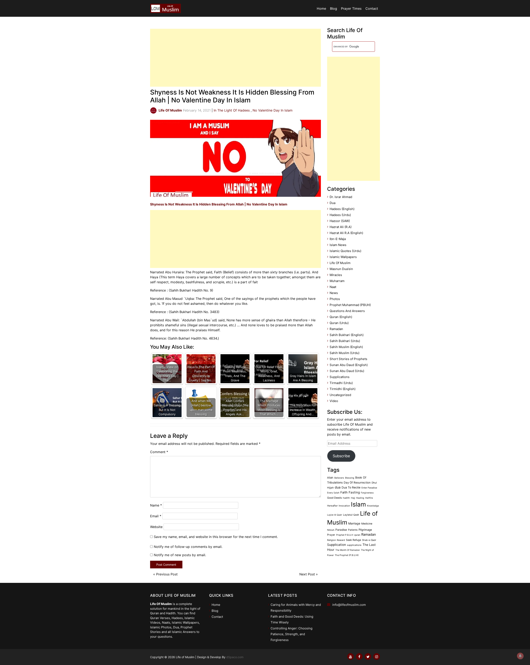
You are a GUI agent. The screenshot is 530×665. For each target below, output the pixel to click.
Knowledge (373, 505)
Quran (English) (341, 317)
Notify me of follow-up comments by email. (188, 547)
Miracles (336, 275)
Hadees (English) (342, 209)
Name (156, 505)
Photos (335, 299)
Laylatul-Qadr (351, 514)
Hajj (353, 498)
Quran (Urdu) (339, 323)
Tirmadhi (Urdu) (341, 383)
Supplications (339, 377)
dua (338, 487)
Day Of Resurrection (357, 482)
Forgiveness (367, 492)
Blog (333, 8)
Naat (333, 287)
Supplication (336, 545)
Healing (360, 498)
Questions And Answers (347, 311)
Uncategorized (340, 395)
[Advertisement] (235, 58)
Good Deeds (334, 497)
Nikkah (330, 530)
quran (357, 534)
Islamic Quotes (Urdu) (345, 251)
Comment (159, 452)
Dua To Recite (351, 487)
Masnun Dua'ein (341, 269)
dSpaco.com (234, 657)
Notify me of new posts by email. (180, 555)
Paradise (341, 529)
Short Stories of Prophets (348, 359)
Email (155, 516)
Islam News (338, 245)
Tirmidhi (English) (342, 389)
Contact (371, 8)
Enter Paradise (369, 487)
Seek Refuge (353, 539)
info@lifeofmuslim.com (349, 605)
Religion (331, 540)
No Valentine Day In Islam (273, 110)
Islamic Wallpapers (343, 257)
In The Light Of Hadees (232, 110)
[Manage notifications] (520, 656)
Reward (341, 540)
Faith (344, 492)
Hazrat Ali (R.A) (341, 227)
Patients (353, 529)
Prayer (331, 534)
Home (321, 8)
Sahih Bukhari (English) (347, 335)
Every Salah (333, 492)
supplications (354, 545)
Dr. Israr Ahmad (341, 197)
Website (156, 527)
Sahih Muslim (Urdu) (344, 353)
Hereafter (332, 505)
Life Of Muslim (340, 263)
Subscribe (341, 456)
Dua (332, 203)
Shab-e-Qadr (369, 540)
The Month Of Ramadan (347, 550)
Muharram (337, 281)
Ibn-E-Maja (338, 239)
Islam (358, 504)
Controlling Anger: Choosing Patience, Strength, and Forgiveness (291, 634)
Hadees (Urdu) (340, 215)
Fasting (354, 492)
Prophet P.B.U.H (344, 535)
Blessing (349, 478)
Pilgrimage (365, 529)
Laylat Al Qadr (334, 515)
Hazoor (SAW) (340, 221)
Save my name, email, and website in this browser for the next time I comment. (216, 537)
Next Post (307, 574)
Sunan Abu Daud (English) (349, 365)
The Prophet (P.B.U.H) (347, 555)
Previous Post (167, 574)
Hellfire (369, 498)
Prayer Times (351, 8)
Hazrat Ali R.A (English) (346, 233)
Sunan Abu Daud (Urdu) (347, 371)
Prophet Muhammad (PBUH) (350, 305)
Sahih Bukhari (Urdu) (345, 341)
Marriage (354, 523)
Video (334, 401)
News (334, 293)
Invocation (344, 505)
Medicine (366, 523)
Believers (339, 478)
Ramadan (336, 329)
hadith (346, 497)
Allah (330, 477)
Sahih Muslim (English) (346, 347)
